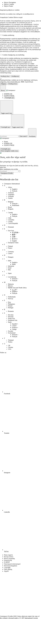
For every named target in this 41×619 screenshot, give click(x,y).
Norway (10, 298)
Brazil (10, 207)
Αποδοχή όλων (5, 76)
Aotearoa (11, 193)
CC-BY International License (28, 618)
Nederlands (15, 205)
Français (14, 191)
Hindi (14, 264)
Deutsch (14, 279)
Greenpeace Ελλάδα (7, 173)
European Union (13, 242)
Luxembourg (12, 277)
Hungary (11, 257)
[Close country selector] (1, 175)
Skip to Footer (8, 6)
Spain (10, 322)
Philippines (11, 304)
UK (9, 345)
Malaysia (11, 284)
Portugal (10, 307)
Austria (10, 198)
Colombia (11, 220)
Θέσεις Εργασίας (9, 558)
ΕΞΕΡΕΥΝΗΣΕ (9, 96)
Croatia (10, 221)
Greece (10, 253)
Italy (9, 270)
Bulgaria (10, 209)
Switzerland (11, 333)
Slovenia (10, 317)
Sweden (10, 331)
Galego (14, 329)
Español (14, 324)
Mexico (10, 286)
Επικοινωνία (8, 560)
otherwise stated (26, 616)
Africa (10, 187)
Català (14, 326)
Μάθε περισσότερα (27, 82)
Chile (9, 218)
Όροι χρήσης (8, 569)
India (9, 261)
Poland (10, 306)
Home (6, 141)
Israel (9, 268)
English (14, 189)
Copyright (7, 567)
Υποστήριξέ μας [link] (9, 97)
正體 (13, 237)
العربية (14, 289)
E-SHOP (7, 562)
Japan (10, 273)
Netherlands (12, 297)
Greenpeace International (12, 184)
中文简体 (15, 232)
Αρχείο (6, 571)
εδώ (4, 167)
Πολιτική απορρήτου (10, 566)
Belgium (10, 202)
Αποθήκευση (15, 76)
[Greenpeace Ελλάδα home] (10, 90)
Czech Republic (13, 223)
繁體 (13, 234)
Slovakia (10, 315)
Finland (10, 246)
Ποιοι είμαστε (8, 555)
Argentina (11, 194)
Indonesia (11, 266)
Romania (11, 311)
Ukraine (10, 347)
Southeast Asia (12, 320)
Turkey (10, 342)
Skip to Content (9, 4)
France (10, 248)
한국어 (14, 239)
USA (9, 349)
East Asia (11, 230)
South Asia (11, 318)
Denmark (11, 227)
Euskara (14, 327)
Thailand (11, 340)
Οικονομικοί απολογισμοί (12, 564)
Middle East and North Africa (17, 288)
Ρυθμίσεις (3, 84)
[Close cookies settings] (1, 78)
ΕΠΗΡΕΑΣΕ (8, 94)
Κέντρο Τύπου (8, 557)
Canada (10, 212)
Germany (11, 251)
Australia (11, 196)
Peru (9, 302)
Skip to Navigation (10, 2)
